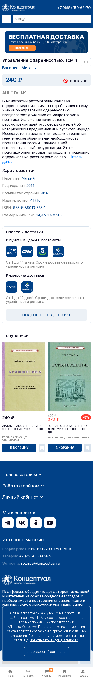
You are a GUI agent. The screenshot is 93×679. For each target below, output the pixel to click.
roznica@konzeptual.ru (40, 563)
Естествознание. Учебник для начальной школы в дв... (67, 429)
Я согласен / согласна (46, 651)
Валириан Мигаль (19, 67)
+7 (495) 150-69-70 (74, 7)
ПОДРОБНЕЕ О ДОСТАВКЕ (46, 315)
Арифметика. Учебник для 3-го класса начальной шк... (23, 427)
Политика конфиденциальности (54, 640)
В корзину (19, 448)
